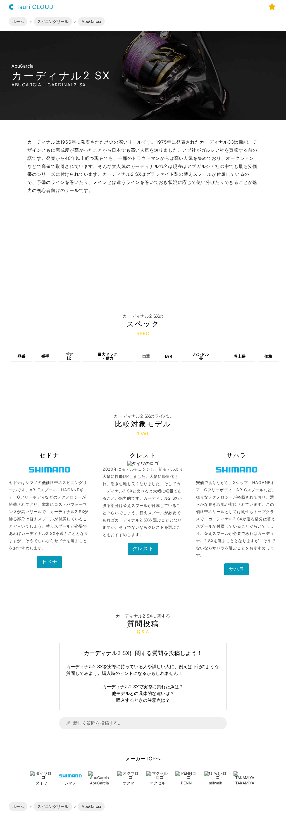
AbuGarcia (99, 783)
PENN (186, 783)
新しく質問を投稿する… (97, 723)
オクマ (128, 783)
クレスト (142, 548)
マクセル (157, 783)
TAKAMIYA (244, 783)
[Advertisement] (143, 256)
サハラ (236, 569)
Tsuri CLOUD (34, 7)
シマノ (70, 783)
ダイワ (41, 783)
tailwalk (215, 783)
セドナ (49, 562)
